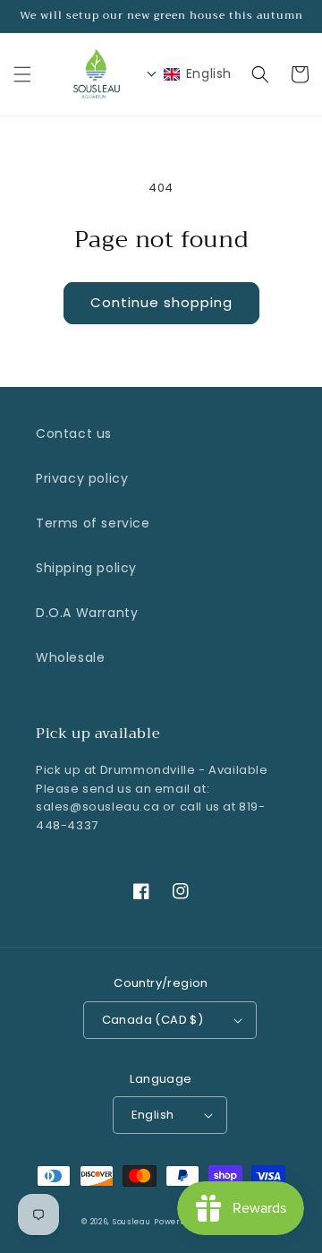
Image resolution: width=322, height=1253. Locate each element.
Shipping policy (86, 568)
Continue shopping (161, 302)
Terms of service (93, 523)
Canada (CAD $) (153, 1019)
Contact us (74, 433)
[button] (22, 74)
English (152, 1114)
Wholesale (70, 657)
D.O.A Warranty (87, 613)
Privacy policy (82, 478)
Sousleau (132, 1221)
